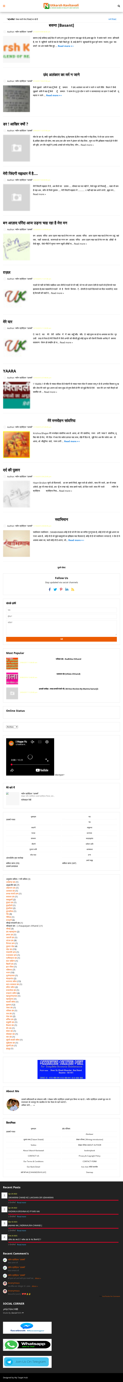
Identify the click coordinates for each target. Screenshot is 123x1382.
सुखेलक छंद (10, 1042)
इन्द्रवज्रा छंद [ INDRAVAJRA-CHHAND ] (25, 1225)
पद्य (89, 816)
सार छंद (9, 1036)
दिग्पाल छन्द (10, 943)
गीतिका (8, 917)
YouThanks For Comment (111, 1296)
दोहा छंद (9, 949)
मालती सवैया (10, 1001)
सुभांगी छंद (10, 1045)
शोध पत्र (33, 855)
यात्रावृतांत (89, 838)
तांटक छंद (10, 940)
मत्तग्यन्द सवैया (11, 981)
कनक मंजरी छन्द (12, 893)
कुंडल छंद (9, 902)
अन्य (89, 855)
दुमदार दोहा (10, 946)
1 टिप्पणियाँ (12, 1217)
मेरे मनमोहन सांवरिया (61, 420)
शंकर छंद (9, 1030)
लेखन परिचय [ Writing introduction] (89, 1139)
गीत (7, 914)
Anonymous (14, 1282)
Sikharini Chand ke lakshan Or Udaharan (30, 1198)
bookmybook (89, 1150)
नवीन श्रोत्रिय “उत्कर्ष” (16, 1259)
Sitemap (89, 1172)
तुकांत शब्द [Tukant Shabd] (34, 1139)
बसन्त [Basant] (61, 25)
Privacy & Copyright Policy (89, 1156)
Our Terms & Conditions (33, 1161)
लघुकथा (89, 827)
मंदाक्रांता (9, 978)
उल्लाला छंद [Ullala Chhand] (68, 674)
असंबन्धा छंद (10, 882)
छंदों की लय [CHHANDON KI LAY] (33, 1172)
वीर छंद (9, 1028)
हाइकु (8, 1048)
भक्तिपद (9, 969)
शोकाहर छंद (10, 1033)
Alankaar (89, 1134)
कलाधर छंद (10, 896)
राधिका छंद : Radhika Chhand (68, 659)
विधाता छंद (10, 1025)
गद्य (89, 822)
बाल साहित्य (10, 960)
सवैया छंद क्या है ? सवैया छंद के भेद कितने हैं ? (24, 1239)
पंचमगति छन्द (11, 952)
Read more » (65, 45)
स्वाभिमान (61, 519)
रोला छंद (9, 1016)
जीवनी (34, 844)
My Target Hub (21, 1377)
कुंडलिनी (9, 905)
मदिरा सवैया (10, 987)
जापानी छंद (10, 937)
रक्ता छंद (9, 1007)
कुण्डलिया (9, 911)
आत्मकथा (90, 849)
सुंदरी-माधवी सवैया (13, 1039)
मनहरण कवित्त (11, 993)
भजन (8, 972)
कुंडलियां (9, 908)
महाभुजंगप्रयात (11, 995)
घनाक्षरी (9, 920)
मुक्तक (8, 1004)
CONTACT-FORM (90, 1161)
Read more (21, 1203)
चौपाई (8, 928)
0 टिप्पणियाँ (12, 1203)
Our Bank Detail (33, 1166)
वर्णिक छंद (10, 1019)
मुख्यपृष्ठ (33, 816)
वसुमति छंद (10, 1022)
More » (38, 1278)
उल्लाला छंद (10, 890)
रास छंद (9, 1013)
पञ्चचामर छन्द (11, 955)
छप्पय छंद (9, 934)
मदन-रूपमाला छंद (12, 984)
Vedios (33, 1145)
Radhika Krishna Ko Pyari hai (24, 1211)
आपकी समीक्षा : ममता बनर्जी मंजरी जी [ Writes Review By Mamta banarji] (68, 688)
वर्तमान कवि (89, 844)
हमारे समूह (89, 860)
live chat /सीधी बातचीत (89, 1166)
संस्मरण (33, 838)
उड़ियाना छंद (10, 887)
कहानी (33, 827)
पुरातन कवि (33, 849)
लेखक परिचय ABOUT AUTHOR (89, 1145)
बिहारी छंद (10, 963)
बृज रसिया (10, 966)
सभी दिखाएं (112, 19)
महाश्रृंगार (9, 998)
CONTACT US (33, 1156)
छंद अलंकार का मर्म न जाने (61, 74)
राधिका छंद (10, 1010)
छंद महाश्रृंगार (11, 931)
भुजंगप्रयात (10, 975)
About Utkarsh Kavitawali (33, 1150)
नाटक (33, 833)
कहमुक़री (9, 899)
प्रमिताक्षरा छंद (11, 957)
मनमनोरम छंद (11, 990)
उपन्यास (89, 833)
